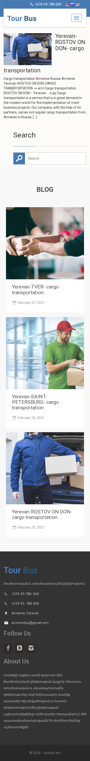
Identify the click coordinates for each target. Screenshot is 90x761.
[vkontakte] (19, 648)
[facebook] (8, 648)
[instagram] (31, 648)
